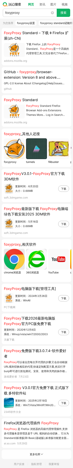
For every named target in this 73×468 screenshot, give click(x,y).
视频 (65, 4)
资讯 (42, 4)
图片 (53, 4)
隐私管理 (36, 464)
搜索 (63, 12)
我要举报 (54, 464)
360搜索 (13, 4)
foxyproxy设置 (26, 23)
